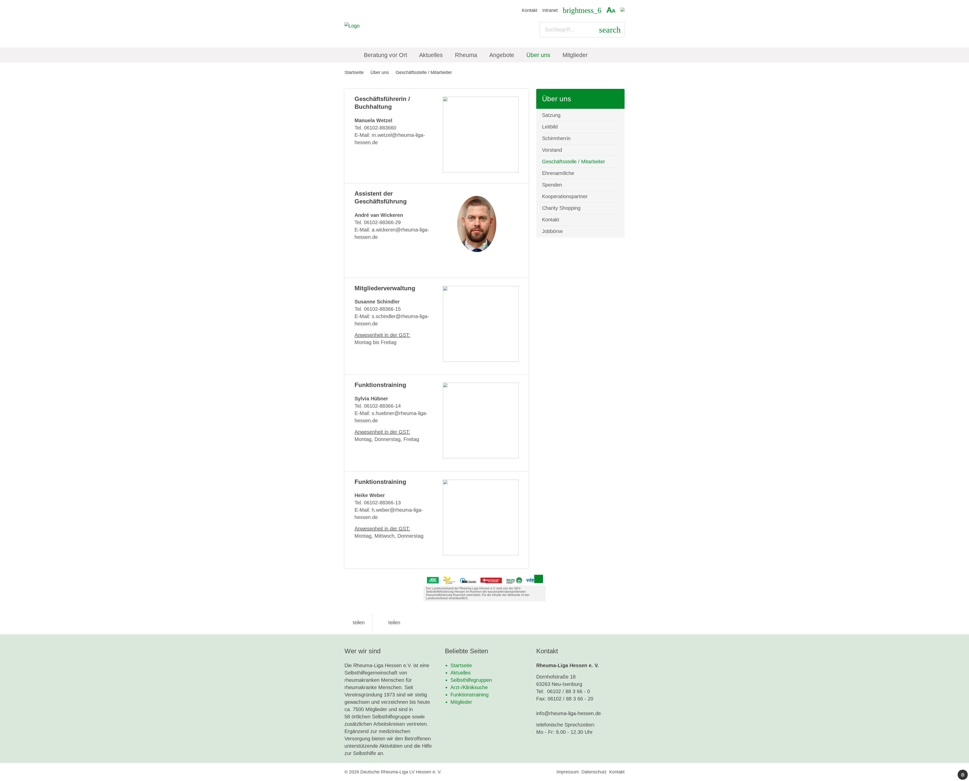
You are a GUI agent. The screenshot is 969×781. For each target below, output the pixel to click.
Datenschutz (594, 771)
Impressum (567, 771)
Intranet (550, 10)
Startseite (354, 72)
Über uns (379, 72)
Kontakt (529, 10)
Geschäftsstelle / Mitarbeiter (424, 72)
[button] (354, 622)
